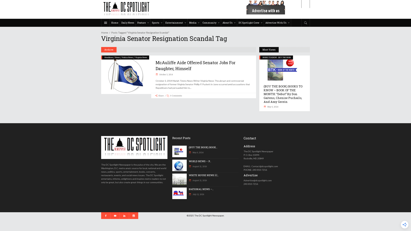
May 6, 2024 (272, 106)
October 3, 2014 (166, 74)
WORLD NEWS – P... (200, 161)
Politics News (127, 57)
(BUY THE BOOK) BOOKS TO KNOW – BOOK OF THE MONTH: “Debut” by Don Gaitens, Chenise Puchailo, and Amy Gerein (283, 94)
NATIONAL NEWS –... (201, 189)
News (117, 57)
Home (104, 32)
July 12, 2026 (198, 194)
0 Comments (176, 95)
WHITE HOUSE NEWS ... (204, 175)
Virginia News (141, 57)
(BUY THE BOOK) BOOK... (203, 147)
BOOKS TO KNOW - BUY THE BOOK (277, 57)
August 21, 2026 (199, 166)
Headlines (109, 57)
